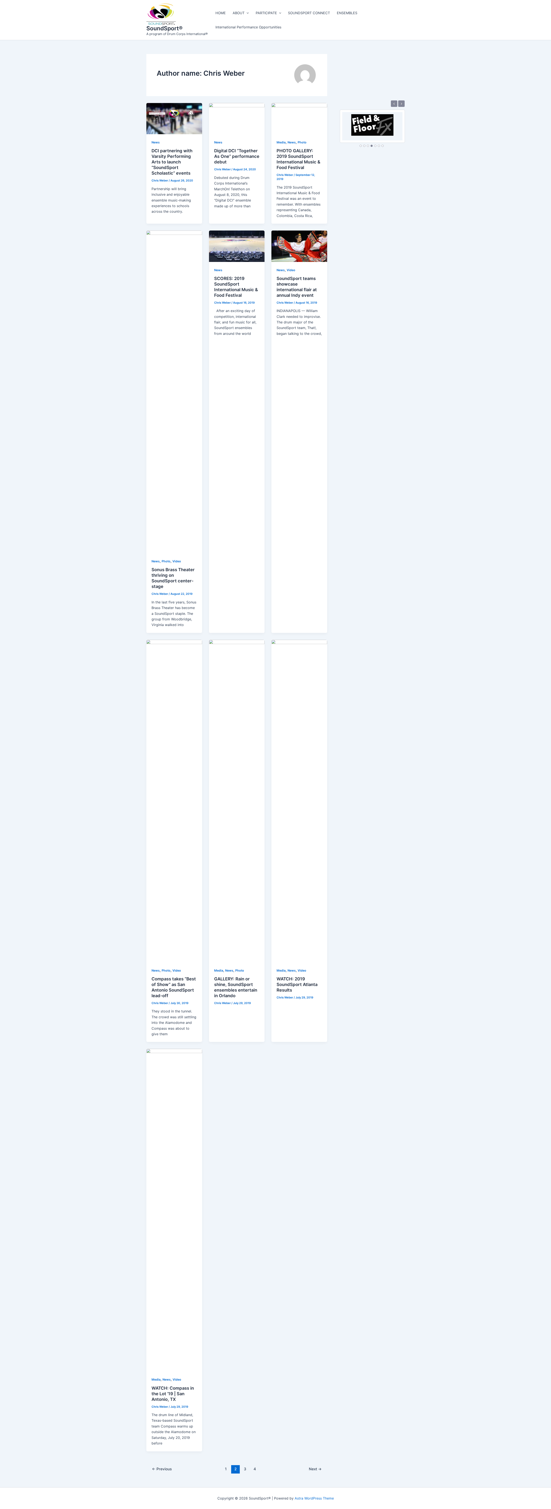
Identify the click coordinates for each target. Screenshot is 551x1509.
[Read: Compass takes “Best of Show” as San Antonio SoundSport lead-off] (174, 800)
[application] (247, 13)
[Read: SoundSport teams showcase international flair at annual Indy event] (299, 246)
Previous (162, 1469)
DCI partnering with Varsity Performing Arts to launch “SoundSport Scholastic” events (172, 162)
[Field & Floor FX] (372, 122)
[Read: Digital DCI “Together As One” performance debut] (237, 118)
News (156, 142)
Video (176, 561)
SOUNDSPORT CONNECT (309, 13)
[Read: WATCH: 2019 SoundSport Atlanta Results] (299, 800)
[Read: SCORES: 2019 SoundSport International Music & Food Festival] (237, 246)
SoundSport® (164, 28)
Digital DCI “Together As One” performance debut (236, 156)
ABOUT (239, 13)
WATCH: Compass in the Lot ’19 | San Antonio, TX (173, 1394)
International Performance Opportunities (248, 27)
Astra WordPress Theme (314, 1498)
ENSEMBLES (347, 13)
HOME (220, 13)
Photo (302, 142)
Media (281, 142)
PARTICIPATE (266, 13)
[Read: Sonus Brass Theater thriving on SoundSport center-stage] (174, 391)
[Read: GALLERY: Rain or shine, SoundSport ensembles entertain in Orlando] (237, 800)
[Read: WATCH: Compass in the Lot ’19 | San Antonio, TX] (174, 1210)
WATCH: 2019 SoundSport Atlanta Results (297, 984)
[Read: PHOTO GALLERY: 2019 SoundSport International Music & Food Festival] (299, 118)
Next (315, 1469)
